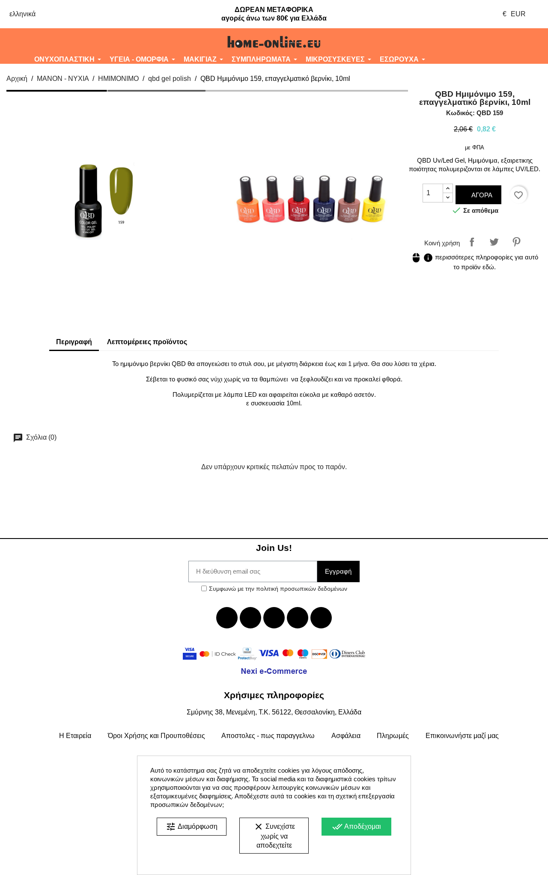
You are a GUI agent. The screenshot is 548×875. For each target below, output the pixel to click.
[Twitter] (250, 617)
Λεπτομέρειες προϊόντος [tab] (147, 341)
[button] (46, 42)
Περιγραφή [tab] (74, 341)
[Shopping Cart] (502, 42)
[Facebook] (227, 617)
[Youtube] (274, 617)
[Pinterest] (321, 617)
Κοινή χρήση (471, 241)
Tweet (494, 241)
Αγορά (481, 195)
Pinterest (516, 241)
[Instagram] (297, 617)
